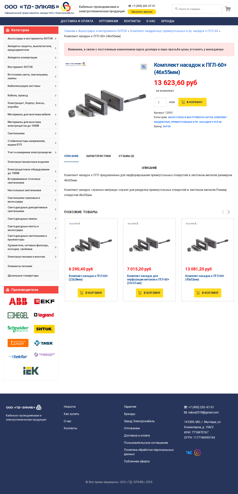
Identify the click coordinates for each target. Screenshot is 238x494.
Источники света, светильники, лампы (28, 76)
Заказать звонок (141, 11)
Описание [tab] (71, 156)
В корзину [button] (94, 293)
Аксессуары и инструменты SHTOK (102, 31)
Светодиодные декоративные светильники (27, 209)
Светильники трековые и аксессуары (24, 199)
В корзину (194, 102)
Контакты (132, 21)
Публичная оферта (136, 461)
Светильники (16, 133)
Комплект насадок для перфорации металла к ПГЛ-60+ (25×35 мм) (148, 279)
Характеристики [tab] (98, 156)
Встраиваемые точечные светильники (24, 180)
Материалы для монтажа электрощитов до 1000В (24, 124)
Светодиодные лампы (22, 218)
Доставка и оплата (77, 21)
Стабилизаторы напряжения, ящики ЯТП (26, 142)
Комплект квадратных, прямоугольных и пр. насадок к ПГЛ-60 (174, 31)
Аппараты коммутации (22, 57)
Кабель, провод (18, 95)
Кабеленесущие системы (24, 85)
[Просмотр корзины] (227, 8)
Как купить (71, 414)
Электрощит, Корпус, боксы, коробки (26, 105)
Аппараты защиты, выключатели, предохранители (30, 48)
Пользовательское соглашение (146, 443)
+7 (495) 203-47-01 (143, 5)
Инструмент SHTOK (20, 66)
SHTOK (167, 126)
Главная (69, 31)
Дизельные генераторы (23, 275)
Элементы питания (20, 266)
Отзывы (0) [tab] (126, 156)
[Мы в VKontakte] (189, 452)
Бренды (167, 21)
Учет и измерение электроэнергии (30, 152)
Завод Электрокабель (139, 421)
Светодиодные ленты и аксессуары (23, 228)
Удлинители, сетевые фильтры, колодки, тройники (28, 247)
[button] (144, 67)
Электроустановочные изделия (28, 161)
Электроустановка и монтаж (26, 256)
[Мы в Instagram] (197, 452)
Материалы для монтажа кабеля (29, 114)
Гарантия (130, 406)
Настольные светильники (24, 190)
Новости (69, 406)
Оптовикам (108, 21)
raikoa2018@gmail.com (203, 412)
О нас (151, 21)
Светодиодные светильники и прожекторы (27, 237)
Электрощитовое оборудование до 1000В (28, 171)
